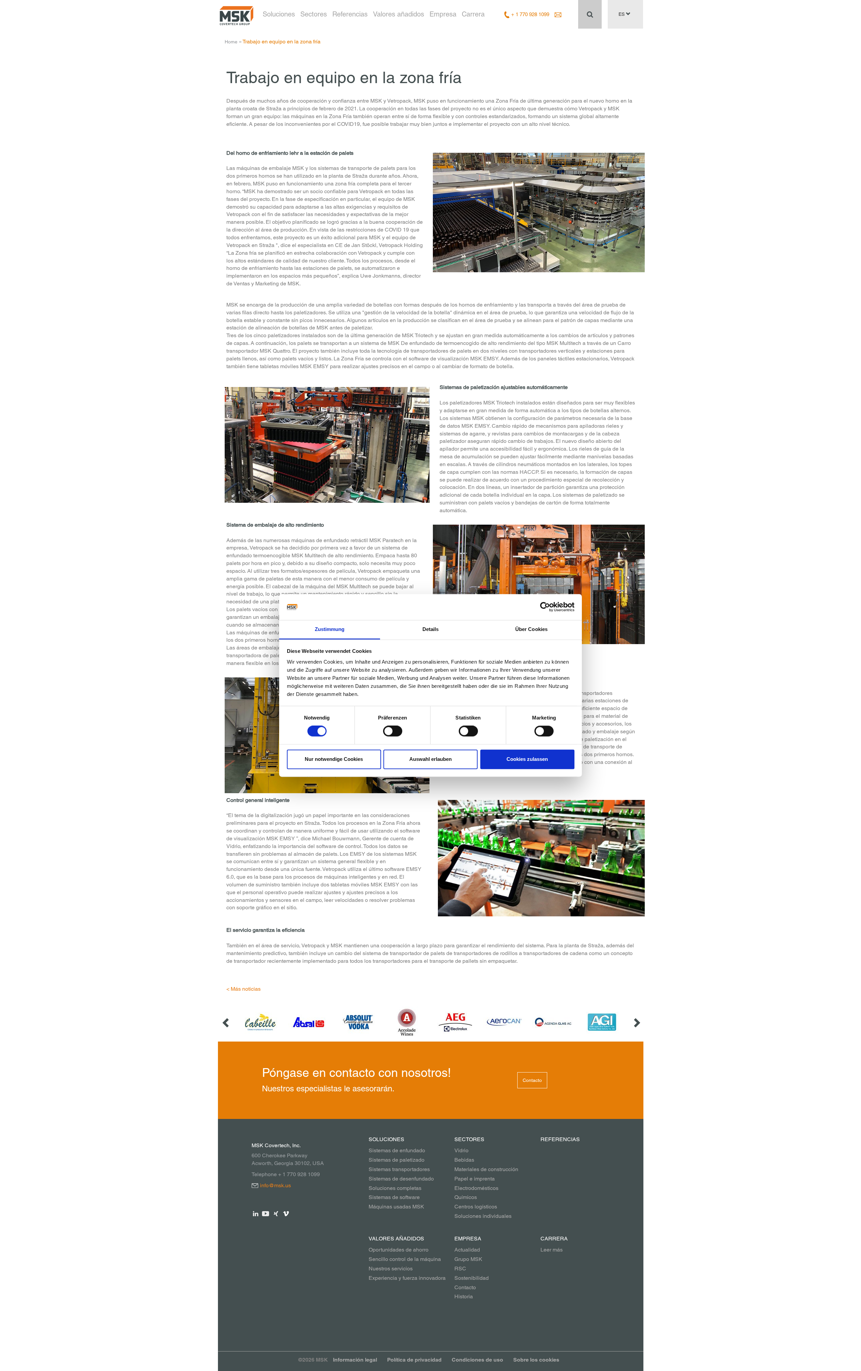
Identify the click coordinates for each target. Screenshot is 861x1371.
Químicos (465, 1197)
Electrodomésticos (476, 1188)
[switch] (392, 731)
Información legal (355, 1360)
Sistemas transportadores (399, 1169)
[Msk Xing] (276, 1213)
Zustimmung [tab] (330, 629)
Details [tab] (430, 629)
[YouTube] (266, 1213)
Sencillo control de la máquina (405, 1259)
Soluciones (279, 14)
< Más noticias (243, 989)
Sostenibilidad (471, 1278)
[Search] (590, 14)
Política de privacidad (414, 1360)
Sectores (313, 14)
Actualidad (467, 1249)
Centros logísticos (475, 1206)
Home (231, 41)
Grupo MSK (468, 1259)
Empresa (442, 14)
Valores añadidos (398, 14)
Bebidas (464, 1160)
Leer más (551, 1249)
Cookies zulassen (527, 759)
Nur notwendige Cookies (334, 759)
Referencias (350, 14)
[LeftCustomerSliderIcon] (226, 1022)
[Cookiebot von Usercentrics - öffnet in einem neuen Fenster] (545, 607)
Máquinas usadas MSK (396, 1206)
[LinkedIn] (256, 1213)
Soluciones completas (395, 1188)
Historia (463, 1296)
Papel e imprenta (474, 1178)
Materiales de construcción (486, 1169)
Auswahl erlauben (430, 759)
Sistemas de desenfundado (401, 1178)
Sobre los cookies (536, 1360)
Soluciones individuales (483, 1216)
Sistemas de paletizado (396, 1160)
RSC (460, 1268)
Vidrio (461, 1150)
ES (622, 14)
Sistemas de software (394, 1197)
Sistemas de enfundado (397, 1150)
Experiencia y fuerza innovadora (407, 1278)
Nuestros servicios (391, 1268)
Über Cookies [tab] (531, 629)
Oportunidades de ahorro (398, 1249)
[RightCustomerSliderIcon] (636, 1022)
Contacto (532, 1080)
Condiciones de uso (477, 1360)
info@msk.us (275, 1185)
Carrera (473, 14)
